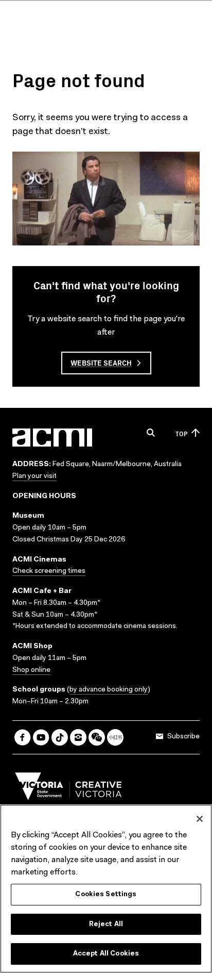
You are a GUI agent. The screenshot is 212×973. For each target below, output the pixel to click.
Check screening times (48, 571)
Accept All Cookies (106, 953)
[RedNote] (115, 737)
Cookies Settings (105, 894)
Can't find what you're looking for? (106, 291)
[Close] (199, 818)
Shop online (31, 670)
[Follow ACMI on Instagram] (78, 737)
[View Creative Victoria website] (68, 789)
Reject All (106, 924)
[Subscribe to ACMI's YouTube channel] (41, 737)
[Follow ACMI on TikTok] (59, 737)
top (181, 433)
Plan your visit (34, 476)
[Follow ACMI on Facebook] (22, 737)
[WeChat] (97, 737)
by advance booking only (108, 690)
